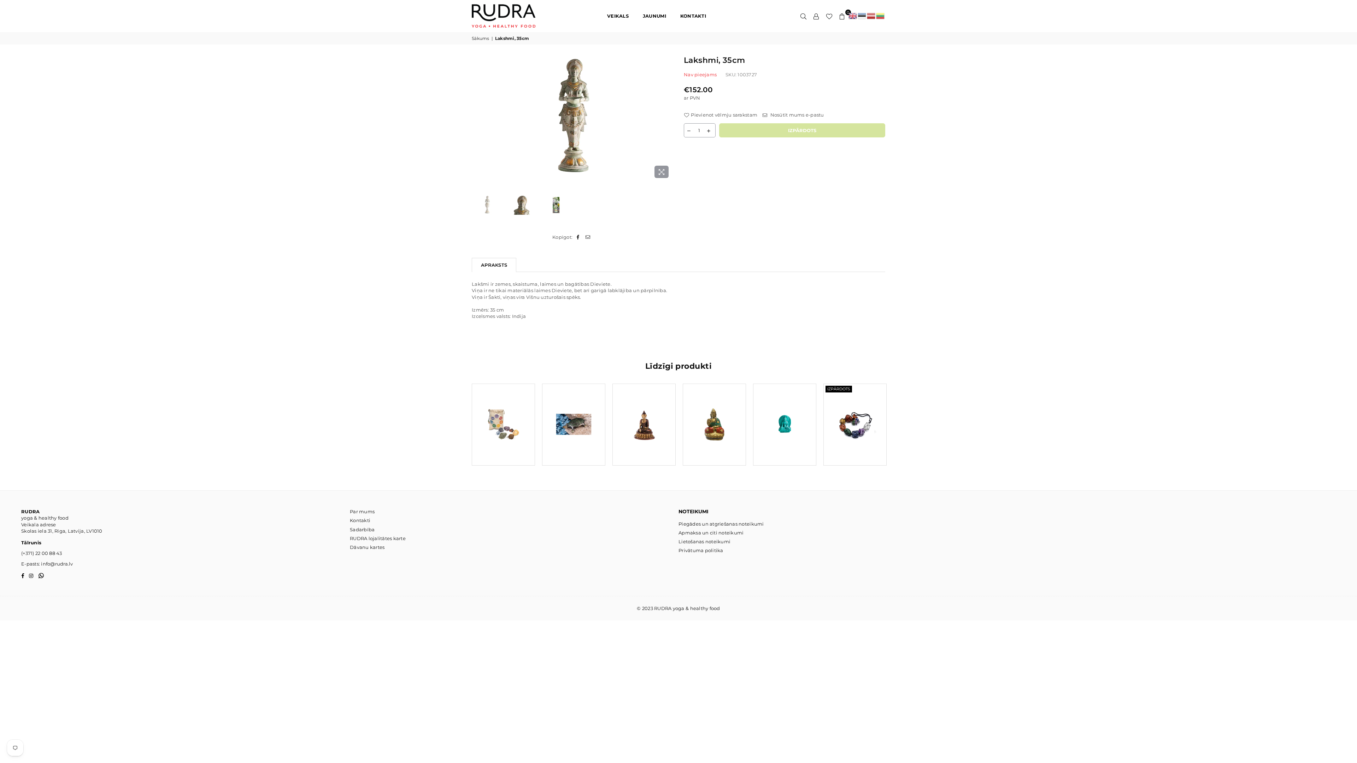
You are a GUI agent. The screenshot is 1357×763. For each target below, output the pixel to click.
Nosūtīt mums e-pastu (796, 115)
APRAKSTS (494, 265)
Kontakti (360, 520)
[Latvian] (871, 16)
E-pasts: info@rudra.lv (47, 564)
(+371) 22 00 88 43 (41, 553)
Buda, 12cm (644, 416)
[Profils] (816, 16)
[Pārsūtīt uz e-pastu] (588, 237)
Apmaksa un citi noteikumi (711, 533)
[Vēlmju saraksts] (829, 16)
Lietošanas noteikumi (704, 541)
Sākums (480, 38)
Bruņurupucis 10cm (573, 416)
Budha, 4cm (784, 416)
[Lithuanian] (880, 16)
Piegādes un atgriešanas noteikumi (721, 524)
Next (667, 118)
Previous (478, 118)
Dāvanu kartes (367, 547)
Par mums (362, 511)
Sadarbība (362, 529)
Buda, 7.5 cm (714, 416)
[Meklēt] (803, 16)
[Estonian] (862, 16)
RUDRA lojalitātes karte (378, 538)
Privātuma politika (700, 550)
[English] (853, 16)
